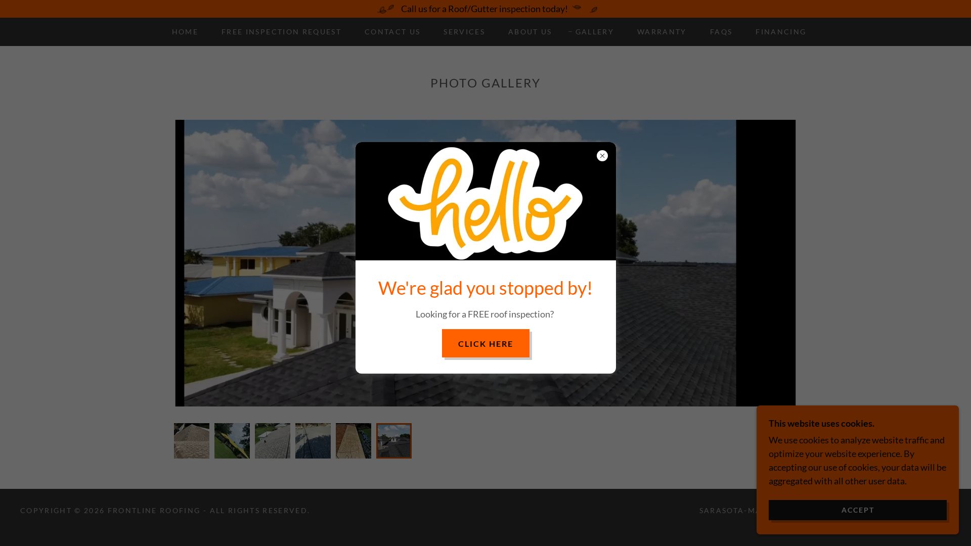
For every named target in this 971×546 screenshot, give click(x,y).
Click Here (485, 343)
